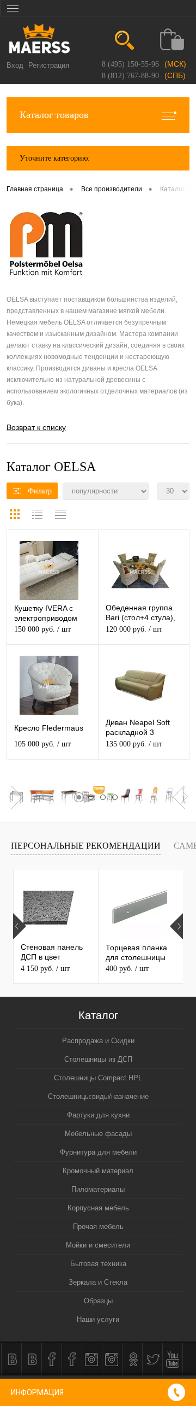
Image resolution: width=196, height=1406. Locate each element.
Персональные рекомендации (86, 845)
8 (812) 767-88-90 (130, 76)
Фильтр (40, 491)
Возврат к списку (36, 427)
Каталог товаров (54, 114)
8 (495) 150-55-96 (130, 64)
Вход (15, 65)
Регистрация (48, 65)
